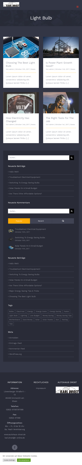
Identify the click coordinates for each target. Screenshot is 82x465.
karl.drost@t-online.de (15, 438)
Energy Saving (55, 311)
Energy (30, 311)
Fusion (66, 311)
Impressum (41, 388)
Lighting (23, 316)
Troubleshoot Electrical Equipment (24, 177)
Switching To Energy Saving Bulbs (24, 183)
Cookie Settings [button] (9, 460)
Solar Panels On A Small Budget (23, 188)
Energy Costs (41, 311)
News (33, 69)
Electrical (20, 311)
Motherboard (14, 320)
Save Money (27, 320)
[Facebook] (14, 447)
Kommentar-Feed (17, 349)
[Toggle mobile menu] (78, 7)
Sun (57, 320)
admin (11, 69)
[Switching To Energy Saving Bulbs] (11, 239)
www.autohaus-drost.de (14, 434)
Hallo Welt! (14, 172)
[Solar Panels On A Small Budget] (11, 247)
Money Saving (48, 316)
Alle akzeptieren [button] (23, 460)
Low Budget (35, 316)
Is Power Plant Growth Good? (61, 46)
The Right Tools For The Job (61, 101)
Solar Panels (48, 320)
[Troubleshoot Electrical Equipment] (11, 231)
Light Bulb (13, 316)
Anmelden (13, 338)
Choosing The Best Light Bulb (21, 46)
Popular (19, 221)
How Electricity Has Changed (21, 101)
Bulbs (11, 311)
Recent (41, 221)
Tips (11, 324)
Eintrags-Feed (15, 343)
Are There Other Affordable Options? (25, 194)
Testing (65, 320)
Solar (37, 320)
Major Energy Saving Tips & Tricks (24, 291)
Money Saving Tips (64, 316)
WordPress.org (15, 354)
